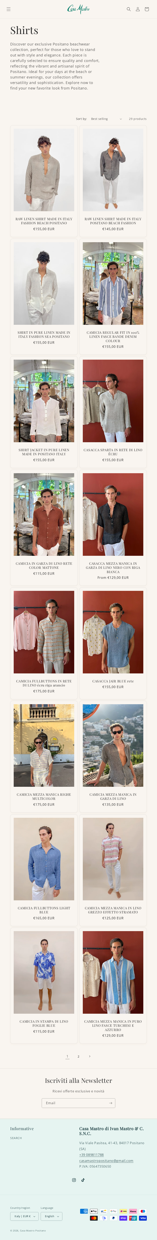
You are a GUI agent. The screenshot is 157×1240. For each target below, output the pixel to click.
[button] (8, 9)
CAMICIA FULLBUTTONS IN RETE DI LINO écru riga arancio (44, 683)
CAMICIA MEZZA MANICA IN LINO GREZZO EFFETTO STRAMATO (113, 910)
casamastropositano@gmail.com (106, 1160)
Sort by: (81, 119)
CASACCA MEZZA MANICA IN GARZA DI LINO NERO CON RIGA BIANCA (113, 567)
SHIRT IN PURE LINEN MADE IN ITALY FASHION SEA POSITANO (44, 334)
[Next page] (89, 1056)
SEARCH (16, 1138)
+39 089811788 (91, 1155)
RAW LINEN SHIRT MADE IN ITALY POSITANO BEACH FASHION (113, 221)
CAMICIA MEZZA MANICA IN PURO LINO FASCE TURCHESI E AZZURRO (113, 1025)
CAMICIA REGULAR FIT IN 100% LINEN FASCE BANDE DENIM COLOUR (113, 336)
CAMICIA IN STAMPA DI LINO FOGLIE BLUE (44, 1023)
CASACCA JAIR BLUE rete (113, 681)
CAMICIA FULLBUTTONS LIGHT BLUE (44, 910)
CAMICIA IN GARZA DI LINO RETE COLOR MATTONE (44, 565)
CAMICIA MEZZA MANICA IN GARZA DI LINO (113, 796)
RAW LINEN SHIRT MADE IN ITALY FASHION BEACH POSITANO (44, 221)
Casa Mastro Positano (33, 1230)
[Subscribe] (110, 1103)
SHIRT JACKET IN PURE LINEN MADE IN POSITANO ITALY (44, 452)
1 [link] (67, 1056)
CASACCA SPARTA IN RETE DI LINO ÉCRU (113, 452)
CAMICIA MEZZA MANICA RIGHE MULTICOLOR (44, 796)
